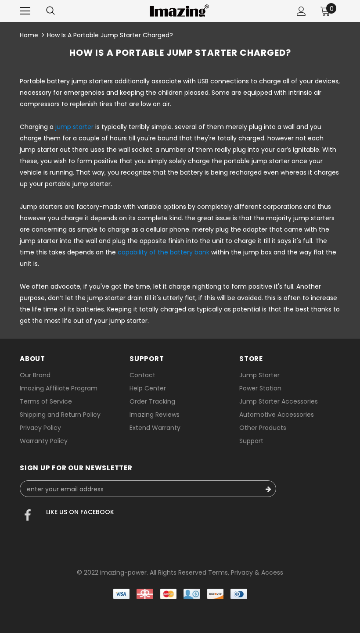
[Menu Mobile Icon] (25, 11)
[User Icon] (301, 11)
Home (29, 35)
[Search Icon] (50, 11)
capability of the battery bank (163, 252)
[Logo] (179, 10)
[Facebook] (28, 516)
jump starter (74, 126)
